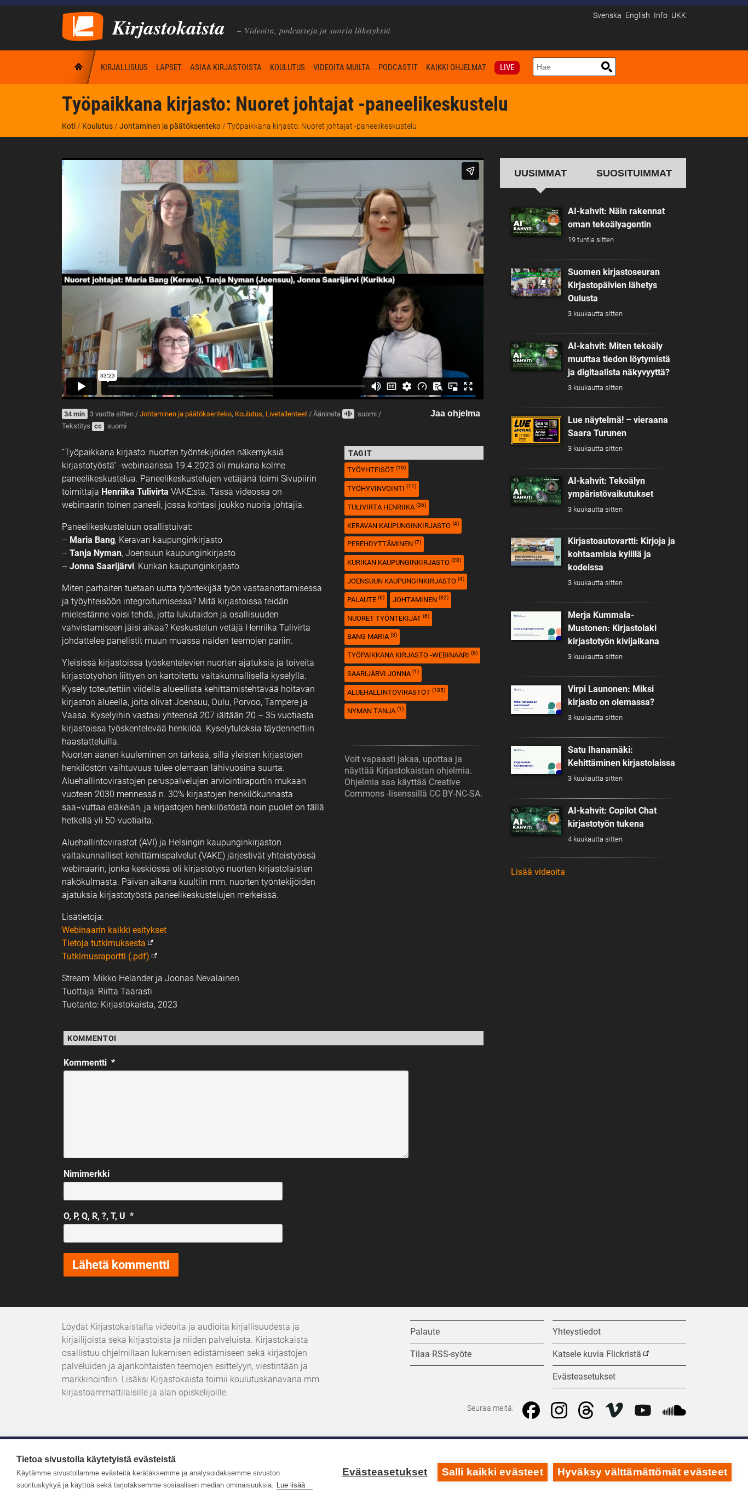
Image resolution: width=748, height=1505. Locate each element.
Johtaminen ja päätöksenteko (170, 126)
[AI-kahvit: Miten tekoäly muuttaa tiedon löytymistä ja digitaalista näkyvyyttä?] (536, 356)
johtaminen (420, 599)
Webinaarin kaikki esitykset (114, 930)
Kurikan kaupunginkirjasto (404, 561)
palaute (365, 599)
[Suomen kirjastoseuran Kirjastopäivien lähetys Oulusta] (536, 282)
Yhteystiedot (577, 1331)
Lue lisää (291, 1485)
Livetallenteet (286, 414)
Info (661, 15)
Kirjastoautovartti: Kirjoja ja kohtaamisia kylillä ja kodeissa (621, 554)
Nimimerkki (87, 1174)
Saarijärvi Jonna (383, 673)
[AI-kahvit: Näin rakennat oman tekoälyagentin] (536, 222)
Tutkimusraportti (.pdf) (105, 956)
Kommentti (89, 1062)
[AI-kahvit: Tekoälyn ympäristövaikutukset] (536, 491)
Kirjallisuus (124, 67)
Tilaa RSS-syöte (440, 1354)
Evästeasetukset (385, 1472)
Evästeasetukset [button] (584, 1376)
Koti (79, 67)
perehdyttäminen (384, 543)
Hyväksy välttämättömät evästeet (642, 1472)
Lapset (169, 67)
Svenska (607, 15)
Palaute (425, 1331)
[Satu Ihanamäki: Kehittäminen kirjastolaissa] (536, 760)
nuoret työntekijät (388, 617)
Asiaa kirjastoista (226, 67)
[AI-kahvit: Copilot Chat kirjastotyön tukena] (536, 821)
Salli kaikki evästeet (492, 1472)
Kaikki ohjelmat (456, 67)
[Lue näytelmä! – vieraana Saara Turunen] (536, 430)
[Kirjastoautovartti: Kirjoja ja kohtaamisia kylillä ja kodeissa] (536, 551)
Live (507, 67)
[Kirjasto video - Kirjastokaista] (82, 25)
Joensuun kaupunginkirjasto (405, 580)
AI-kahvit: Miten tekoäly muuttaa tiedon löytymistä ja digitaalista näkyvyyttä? (619, 359)
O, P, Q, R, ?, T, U (99, 1216)
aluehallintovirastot (396, 691)
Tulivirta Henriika (386, 506)
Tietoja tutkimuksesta (104, 943)
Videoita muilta (341, 67)
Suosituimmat (634, 173)
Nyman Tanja (375, 710)
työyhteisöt (376, 469)
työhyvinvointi (381, 488)
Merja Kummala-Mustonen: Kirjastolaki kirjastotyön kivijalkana (613, 628)
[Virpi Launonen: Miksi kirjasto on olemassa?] (536, 699)
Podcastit (398, 67)
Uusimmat (540, 173)
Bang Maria (372, 636)
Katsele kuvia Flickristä (597, 1354)
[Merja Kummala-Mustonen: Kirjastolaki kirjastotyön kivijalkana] (536, 625)
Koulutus (287, 67)
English (637, 15)
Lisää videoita (538, 872)
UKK (678, 15)
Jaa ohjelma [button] (455, 413)
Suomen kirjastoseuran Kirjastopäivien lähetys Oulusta (614, 285)
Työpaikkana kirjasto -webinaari (412, 654)
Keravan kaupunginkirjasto (403, 525)
